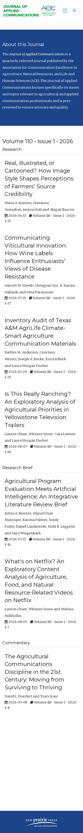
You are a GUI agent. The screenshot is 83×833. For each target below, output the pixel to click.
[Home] (29, 11)
